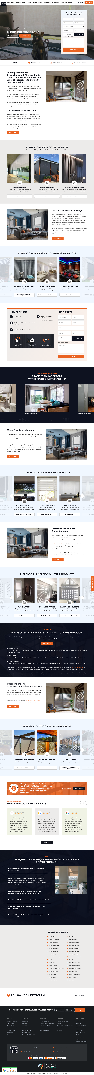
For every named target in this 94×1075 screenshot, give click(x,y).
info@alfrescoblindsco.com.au (22, 329)
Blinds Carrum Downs (74, 945)
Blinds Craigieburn (74, 948)
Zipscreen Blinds (26, 1032)
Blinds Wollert (53, 980)
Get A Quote (89, 2)
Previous (12, 277)
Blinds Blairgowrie (54, 939)
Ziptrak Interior (10, 1023)
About (8, 2)
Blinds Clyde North (54, 948)
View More (46, 842)
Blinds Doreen (53, 954)
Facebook (60, 1010)
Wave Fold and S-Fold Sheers (47, 1023)
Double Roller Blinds (12, 1021)
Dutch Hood (60, 1030)
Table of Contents (92, 583)
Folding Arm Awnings (62, 1021)
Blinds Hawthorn (73, 960)
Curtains (23, 2)
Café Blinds (24, 1023)
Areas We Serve (17, 29)
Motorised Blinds (63, 2)
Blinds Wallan (72, 977)
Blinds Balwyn (72, 936)
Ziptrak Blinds (25, 1021)
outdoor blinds (58, 543)
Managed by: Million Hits (60, 1073)
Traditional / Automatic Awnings (65, 1025)
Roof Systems (55, 2)
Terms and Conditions (81, 1041)
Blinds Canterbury (54, 945)
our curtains (64, 232)
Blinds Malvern (53, 965)
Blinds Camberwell (74, 942)
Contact (70, 2)
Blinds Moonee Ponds (74, 965)
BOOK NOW (73, 50)
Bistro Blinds (25, 1025)
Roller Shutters (46, 2)
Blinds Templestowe (74, 974)
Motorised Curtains (44, 1030)
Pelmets (9, 1034)
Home (8, 29)
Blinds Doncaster (53, 951)
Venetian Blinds (11, 1030)
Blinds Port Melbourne (75, 968)
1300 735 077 (81, 2)
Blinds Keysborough (74, 962)
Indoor (12, 2)
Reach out (55, 553)
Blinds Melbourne (44, 1055)
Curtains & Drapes (44, 1021)
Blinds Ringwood (73, 971)
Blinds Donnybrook (74, 951)
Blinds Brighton (73, 939)
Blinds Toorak (52, 977)
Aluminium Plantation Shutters (29, 1034)
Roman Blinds (10, 1025)
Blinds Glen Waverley (54, 957)
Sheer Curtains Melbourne (46, 1025)
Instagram (71, 1010)
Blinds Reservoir (53, 971)
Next (82, 277)
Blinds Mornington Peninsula (56, 968)
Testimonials (79, 1034)
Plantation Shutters (37, 2)
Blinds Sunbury (53, 974)
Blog (31, 1055)
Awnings (29, 2)
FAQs (36, 1055)
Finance (53, 1055)
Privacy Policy (61, 1055)
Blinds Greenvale (53, 960)
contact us (29, 700)
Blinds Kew (52, 962)
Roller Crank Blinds (26, 1030)
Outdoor (18, 2)
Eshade (59, 1023)
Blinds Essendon (73, 954)
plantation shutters (77, 667)
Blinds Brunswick (53, 942)
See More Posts (79, 995)
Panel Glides (10, 1032)
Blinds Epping (72, 980)
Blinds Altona (52, 936)
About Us (78, 1023)
